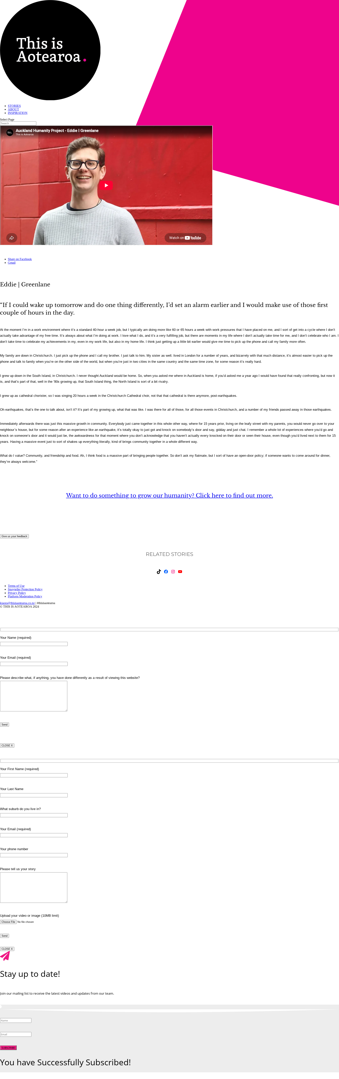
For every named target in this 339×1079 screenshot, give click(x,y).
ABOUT (13, 109)
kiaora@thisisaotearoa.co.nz (17, 603)
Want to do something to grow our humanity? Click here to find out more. (169, 495)
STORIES (14, 105)
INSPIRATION (17, 113)
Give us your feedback (14, 536)
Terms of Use (16, 585)
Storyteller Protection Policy (25, 589)
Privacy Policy (17, 593)
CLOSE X (7, 745)
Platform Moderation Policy (25, 596)
